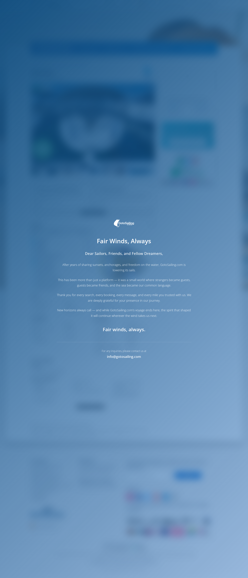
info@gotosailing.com (124, 356)
